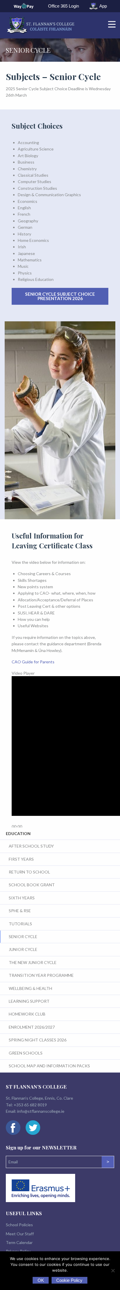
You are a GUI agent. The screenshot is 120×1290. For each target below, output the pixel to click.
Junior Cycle (23, 949)
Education (18, 833)
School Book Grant (32, 884)
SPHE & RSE (20, 910)
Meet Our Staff (20, 1233)
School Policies (19, 1224)
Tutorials (20, 923)
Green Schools (26, 1052)
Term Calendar (19, 1242)
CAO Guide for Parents (33, 661)
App (103, 5)
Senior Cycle (23, 936)
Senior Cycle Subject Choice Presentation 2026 (60, 296)
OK (41, 1280)
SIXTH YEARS (22, 897)
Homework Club (27, 1013)
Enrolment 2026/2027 (32, 1027)
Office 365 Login (63, 5)
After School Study (31, 846)
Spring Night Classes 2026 (37, 1039)
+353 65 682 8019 (30, 1104)
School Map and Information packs (49, 1065)
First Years (21, 859)
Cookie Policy (69, 1280)
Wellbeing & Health (30, 988)
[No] (113, 1270)
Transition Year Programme (41, 975)
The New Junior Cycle (33, 962)
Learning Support (29, 1001)
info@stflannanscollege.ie (40, 1111)
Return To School (29, 871)
